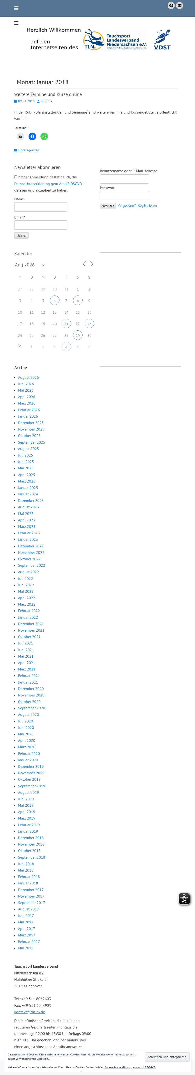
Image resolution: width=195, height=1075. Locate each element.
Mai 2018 (26, 870)
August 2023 (28, 506)
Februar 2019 (29, 824)
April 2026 (26, 396)
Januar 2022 (28, 617)
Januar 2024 (28, 494)
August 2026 (28, 377)
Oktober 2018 (29, 850)
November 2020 (31, 695)
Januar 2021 (28, 682)
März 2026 (26, 403)
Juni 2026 (26, 383)
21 (66, 324)
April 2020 (26, 740)
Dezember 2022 (31, 546)
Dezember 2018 (31, 837)
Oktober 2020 (29, 701)
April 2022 (26, 597)
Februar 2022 (29, 610)
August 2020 (28, 714)
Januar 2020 (28, 760)
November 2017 (31, 896)
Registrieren (147, 205)
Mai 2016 (26, 947)
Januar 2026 (28, 416)
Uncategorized (28, 150)
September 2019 (31, 786)
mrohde (46, 101)
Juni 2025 (26, 461)
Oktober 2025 (29, 435)
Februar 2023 (29, 532)
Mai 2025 (26, 468)
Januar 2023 (28, 539)
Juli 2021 (25, 643)
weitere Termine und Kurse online (48, 94)
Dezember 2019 (31, 766)
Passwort (107, 187)
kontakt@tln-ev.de (29, 1011)
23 (89, 324)
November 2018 (31, 844)
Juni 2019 (26, 798)
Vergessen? (127, 205)
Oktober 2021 (29, 636)
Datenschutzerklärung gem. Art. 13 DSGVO (48, 183)
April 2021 (26, 662)
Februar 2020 (29, 753)
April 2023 (26, 520)
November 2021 (31, 630)
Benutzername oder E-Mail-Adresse (128, 170)
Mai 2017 (26, 921)
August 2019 (28, 792)
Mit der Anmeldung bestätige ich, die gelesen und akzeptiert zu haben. (48, 183)
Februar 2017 (29, 941)
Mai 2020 (26, 734)
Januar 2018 (28, 883)
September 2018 (31, 857)
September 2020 (31, 708)
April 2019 (26, 811)
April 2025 (26, 474)
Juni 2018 (26, 863)
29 (78, 335)
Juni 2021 (26, 649)
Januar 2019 (28, 831)
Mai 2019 (26, 805)
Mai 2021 (26, 656)
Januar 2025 (28, 487)
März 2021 (26, 669)
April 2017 (26, 928)
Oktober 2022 (29, 558)
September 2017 (31, 902)
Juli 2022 (25, 578)
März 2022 (26, 604)
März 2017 (26, 935)
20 (55, 324)
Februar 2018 (29, 876)
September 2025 (31, 442)
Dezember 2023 (31, 500)
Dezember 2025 (31, 422)
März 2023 (26, 526)
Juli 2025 (25, 455)
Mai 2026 (26, 390)
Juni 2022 (26, 584)
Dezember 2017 (31, 889)
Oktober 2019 (29, 779)
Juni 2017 (26, 915)
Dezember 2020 (31, 688)
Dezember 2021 (31, 623)
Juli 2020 (25, 721)
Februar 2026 (29, 409)
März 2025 (26, 481)
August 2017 (28, 909)
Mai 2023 (26, 513)
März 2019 (26, 818)
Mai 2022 (26, 591)
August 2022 (28, 571)
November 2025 (31, 429)
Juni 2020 (26, 727)
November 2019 (31, 772)
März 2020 (26, 746)
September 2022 (31, 565)
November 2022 (31, 552)
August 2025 (28, 448)
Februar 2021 (29, 675)
